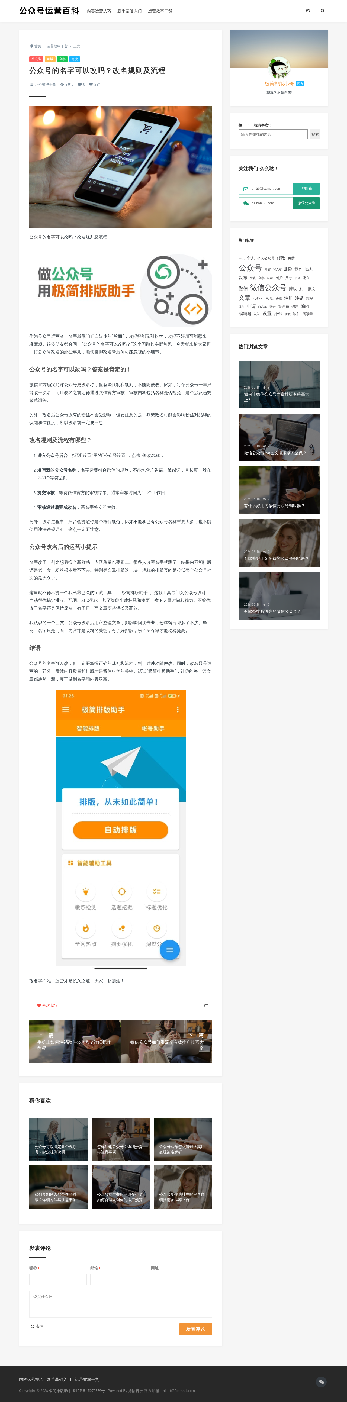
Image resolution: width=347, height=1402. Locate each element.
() (50, 1005)
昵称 (34, 1268)
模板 (270, 298)
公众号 (36, 59)
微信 (243, 288)
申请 (251, 306)
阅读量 (308, 314)
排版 (293, 288)
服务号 (258, 298)
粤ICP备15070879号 (88, 1390)
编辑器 (245, 313)
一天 (242, 258)
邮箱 (95, 1268)
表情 (39, 1326)
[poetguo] (279, 67)
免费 (291, 258)
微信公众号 (268, 287)
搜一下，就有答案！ (256, 125)
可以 (50, 59)
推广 (302, 289)
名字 (62, 59)
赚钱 (278, 313)
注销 (299, 298)
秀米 (272, 307)
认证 (257, 314)
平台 (297, 278)
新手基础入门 (129, 10)
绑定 (294, 306)
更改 (74, 59)
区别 (309, 269)
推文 (311, 288)
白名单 (262, 307)
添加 (242, 307)
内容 (267, 269)
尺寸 (288, 278)
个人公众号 (266, 258)
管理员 (283, 306)
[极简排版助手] (49, 11)
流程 (309, 298)
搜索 (315, 134)
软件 (296, 313)
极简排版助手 (60, 1390)
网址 (155, 1268)
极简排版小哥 (279, 83)
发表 (252, 278)
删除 (288, 269)
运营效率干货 (160, 10)
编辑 (305, 306)
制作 (298, 269)
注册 (288, 298)
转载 (288, 314)
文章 (244, 297)
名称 (270, 278)
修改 (281, 257)
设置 (267, 313)
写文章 (277, 269)
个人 (251, 258)
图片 (279, 277)
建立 (306, 278)
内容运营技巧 (99, 10)
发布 (243, 277)
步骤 (279, 298)
